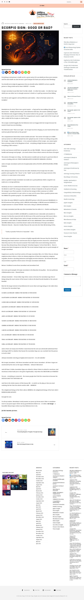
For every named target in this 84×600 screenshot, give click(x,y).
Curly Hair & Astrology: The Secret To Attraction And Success (75, 561)
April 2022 (38, 523)
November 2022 (40, 517)
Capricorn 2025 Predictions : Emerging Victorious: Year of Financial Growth (72, 55)
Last (65, 261)
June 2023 (38, 507)
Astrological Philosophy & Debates (58, 480)
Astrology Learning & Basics (72, 173)
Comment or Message (70, 274)
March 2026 (39, 470)
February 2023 (39, 513)
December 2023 (40, 497)
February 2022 (39, 527)
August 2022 (39, 519)
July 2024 (38, 486)
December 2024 (40, 476)
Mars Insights (68, 213)
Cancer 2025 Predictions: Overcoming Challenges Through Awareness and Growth (75, 523)
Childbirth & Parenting (70, 189)
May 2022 (38, 521)
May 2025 (38, 472)
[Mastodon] (19, 72)
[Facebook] (2, 2)
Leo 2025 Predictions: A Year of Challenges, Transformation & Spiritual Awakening (75, 515)
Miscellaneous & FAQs (39, 23)
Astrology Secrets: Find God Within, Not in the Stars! (75, 567)
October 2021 (39, 535)
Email (66, 265)
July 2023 (38, 505)
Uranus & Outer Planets (70, 233)
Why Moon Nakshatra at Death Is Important (75, 471)
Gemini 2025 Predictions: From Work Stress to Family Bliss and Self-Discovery (75, 530)
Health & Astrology (69, 199)
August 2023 (39, 503)
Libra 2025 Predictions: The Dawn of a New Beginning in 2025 (75, 501)
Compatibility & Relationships (72, 192)
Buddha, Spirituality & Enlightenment (58, 493)
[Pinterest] (16, 72)
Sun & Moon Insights (69, 229)
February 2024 (39, 493)
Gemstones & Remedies (70, 196)
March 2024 (39, 491)
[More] (28, 72)
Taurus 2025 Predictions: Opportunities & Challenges (73, 538)
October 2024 (39, 480)
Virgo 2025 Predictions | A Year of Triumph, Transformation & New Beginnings (75, 508)
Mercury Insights (68, 216)
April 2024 (38, 489)
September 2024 (40, 482)
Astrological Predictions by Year (58, 483)
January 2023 (39, 515)
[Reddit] (9, 72)
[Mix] (22, 72)
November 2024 (40, 478)
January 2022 (39, 529)
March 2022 (39, 525)
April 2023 (38, 509)
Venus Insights (68, 236)
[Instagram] (7, 2)
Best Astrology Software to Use (25, 443)
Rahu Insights (67, 223)
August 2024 (39, 485)
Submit (67, 290)
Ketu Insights (67, 206)
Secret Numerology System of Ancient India (75, 475)
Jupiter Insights (68, 202)
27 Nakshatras (68, 154)
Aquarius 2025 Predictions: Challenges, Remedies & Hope (75, 555)
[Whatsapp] (25, 72)
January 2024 (39, 495)
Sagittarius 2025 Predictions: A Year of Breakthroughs (75, 488)
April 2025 (38, 474)
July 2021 (38, 541)
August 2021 (39, 539)
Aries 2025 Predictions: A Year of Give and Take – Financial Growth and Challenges (75, 545)
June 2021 (38, 543)
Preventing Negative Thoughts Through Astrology (29, 431)
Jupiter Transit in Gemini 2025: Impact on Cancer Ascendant (75, 577)
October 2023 (39, 499)
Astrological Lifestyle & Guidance (58, 476)
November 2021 (40, 533)
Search (66, 24)
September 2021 (40, 537)
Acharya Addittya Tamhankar (17, 23)
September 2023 (40, 501)
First (65, 255)
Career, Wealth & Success (70, 185)
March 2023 (39, 511)
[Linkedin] (12, 72)
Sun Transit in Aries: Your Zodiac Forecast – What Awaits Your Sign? (75, 571)
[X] (6, 72)
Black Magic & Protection (71, 177)
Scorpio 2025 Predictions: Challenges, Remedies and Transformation (71, 67)
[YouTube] (9, 2)
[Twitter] (5, 2)
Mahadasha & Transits (70, 209)
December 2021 (40, 531)
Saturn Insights (68, 226)
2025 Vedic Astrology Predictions (58, 471)
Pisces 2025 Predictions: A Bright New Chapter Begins (75, 550)
